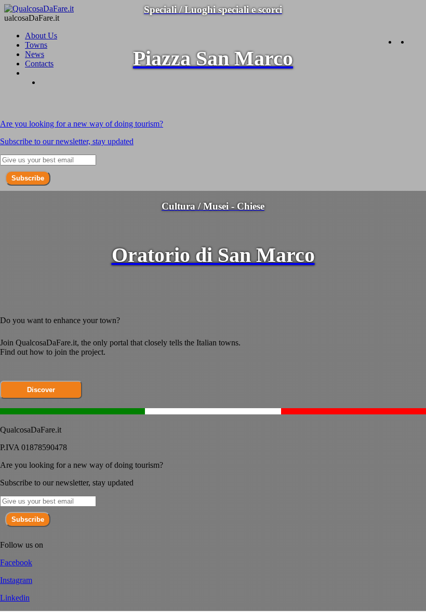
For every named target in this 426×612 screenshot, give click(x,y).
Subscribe (27, 178)
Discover (41, 390)
